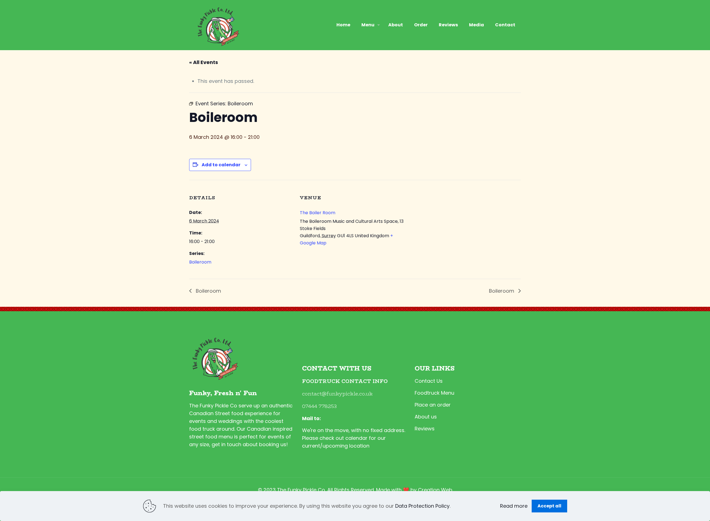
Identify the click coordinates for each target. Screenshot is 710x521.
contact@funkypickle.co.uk (337, 394)
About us (426, 416)
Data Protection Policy (422, 505)
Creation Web (435, 489)
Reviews (425, 428)
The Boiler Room (317, 213)
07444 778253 (319, 406)
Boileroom (200, 262)
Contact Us (429, 380)
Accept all (549, 506)
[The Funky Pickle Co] (217, 25)
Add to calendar (221, 165)
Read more (514, 505)
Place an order (433, 404)
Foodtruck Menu (434, 392)
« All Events (203, 62)
